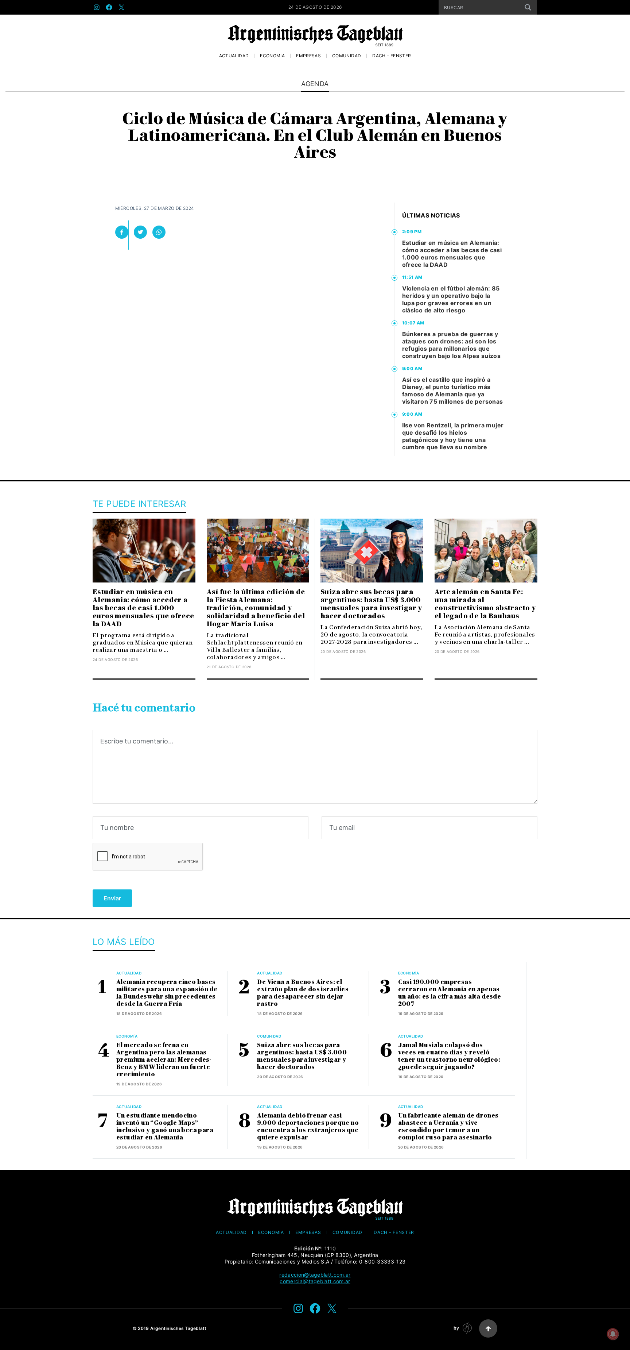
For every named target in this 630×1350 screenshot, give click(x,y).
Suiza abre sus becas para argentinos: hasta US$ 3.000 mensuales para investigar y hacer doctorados (371, 604)
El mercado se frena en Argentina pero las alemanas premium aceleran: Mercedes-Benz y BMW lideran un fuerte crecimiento (164, 1060)
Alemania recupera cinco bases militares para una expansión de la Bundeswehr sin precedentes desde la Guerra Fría (166, 992)
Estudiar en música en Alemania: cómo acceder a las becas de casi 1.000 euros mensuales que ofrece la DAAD (452, 253)
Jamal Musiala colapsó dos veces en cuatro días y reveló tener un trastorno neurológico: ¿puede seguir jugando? (449, 1056)
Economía (272, 56)
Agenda (314, 84)
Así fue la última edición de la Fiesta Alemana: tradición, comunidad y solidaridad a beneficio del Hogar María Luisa (256, 608)
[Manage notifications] (613, 1334)
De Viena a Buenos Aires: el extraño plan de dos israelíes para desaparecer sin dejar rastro (303, 992)
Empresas (308, 56)
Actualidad (234, 56)
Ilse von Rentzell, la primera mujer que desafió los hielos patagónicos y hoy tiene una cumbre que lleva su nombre (453, 436)
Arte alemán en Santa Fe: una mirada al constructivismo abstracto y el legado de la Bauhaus (485, 604)
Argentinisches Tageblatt (178, 1328)
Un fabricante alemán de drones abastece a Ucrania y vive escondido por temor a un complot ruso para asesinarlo (448, 1126)
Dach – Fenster (391, 56)
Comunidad (346, 56)
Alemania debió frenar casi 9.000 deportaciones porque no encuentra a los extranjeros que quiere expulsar (308, 1126)
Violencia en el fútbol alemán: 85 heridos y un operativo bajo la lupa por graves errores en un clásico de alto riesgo (451, 299)
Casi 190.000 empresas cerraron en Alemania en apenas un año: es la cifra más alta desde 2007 (449, 992)
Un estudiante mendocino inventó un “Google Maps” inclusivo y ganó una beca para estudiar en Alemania (164, 1126)
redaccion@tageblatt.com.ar (314, 1275)
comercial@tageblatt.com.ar (315, 1281)
